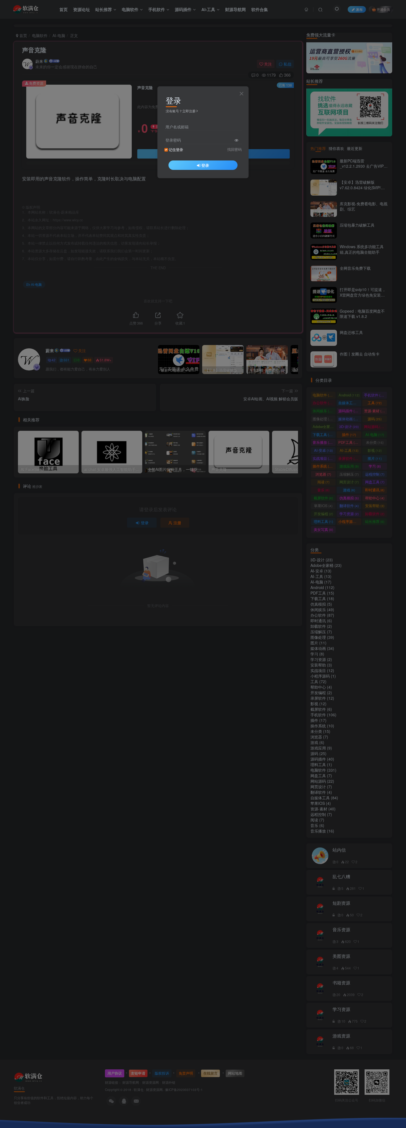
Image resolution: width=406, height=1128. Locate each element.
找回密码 (234, 149)
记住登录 (176, 149)
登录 (205, 165)
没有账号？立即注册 (181, 110)
